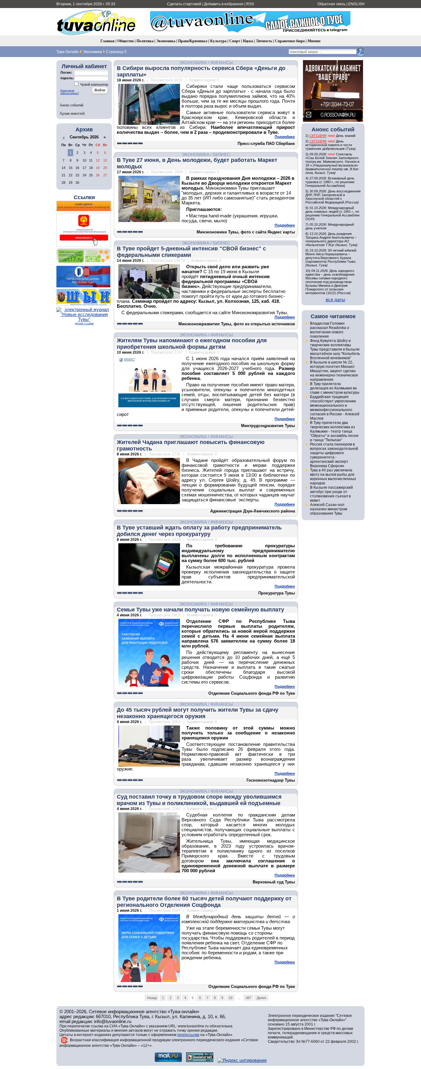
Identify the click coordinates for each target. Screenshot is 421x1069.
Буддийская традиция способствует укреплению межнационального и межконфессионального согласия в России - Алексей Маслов (334, 408)
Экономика (165, 40)
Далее (261, 998)
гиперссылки (188, 1035)
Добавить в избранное (223, 4)
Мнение (314, 40)
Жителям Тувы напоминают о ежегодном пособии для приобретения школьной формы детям (192, 343)
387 (248, 998)
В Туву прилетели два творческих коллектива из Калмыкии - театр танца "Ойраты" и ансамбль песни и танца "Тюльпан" (334, 431)
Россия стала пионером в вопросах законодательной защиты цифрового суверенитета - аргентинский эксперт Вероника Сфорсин (334, 455)
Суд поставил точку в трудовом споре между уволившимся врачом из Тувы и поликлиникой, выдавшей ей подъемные (199, 800)
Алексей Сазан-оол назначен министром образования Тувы (328, 509)
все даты (335, 299)
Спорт (234, 40)
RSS (250, 4)
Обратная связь (331, 4)
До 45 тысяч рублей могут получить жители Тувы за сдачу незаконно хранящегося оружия (197, 713)
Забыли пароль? (69, 93)
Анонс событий (71, 104)
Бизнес (221, 154)
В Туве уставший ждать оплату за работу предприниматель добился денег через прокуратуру (199, 530)
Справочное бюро (290, 40)
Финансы (222, 62)
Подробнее (285, 137)
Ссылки (84, 197)
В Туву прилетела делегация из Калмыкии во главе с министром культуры (334, 388)
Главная (107, 40)
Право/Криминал (192, 40)
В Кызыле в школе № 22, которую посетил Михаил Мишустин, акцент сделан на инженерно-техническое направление (334, 371)
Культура (218, 40)
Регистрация (67, 90)
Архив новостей (71, 113)
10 (230, 998)
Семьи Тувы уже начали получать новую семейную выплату (200, 609)
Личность (264, 40)
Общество (125, 40)
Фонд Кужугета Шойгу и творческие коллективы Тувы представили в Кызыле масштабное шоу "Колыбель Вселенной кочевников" (335, 349)
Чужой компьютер (93, 84)
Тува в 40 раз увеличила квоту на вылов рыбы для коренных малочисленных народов (333, 476)
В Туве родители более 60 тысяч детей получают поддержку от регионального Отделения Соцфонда (204, 901)
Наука (248, 40)
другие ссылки (84, 323)
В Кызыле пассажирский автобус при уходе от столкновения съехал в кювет (331, 494)
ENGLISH (356, 4)
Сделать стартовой (184, 4)
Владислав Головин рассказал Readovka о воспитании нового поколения (329, 330)
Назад (152, 998)
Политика (145, 40)
